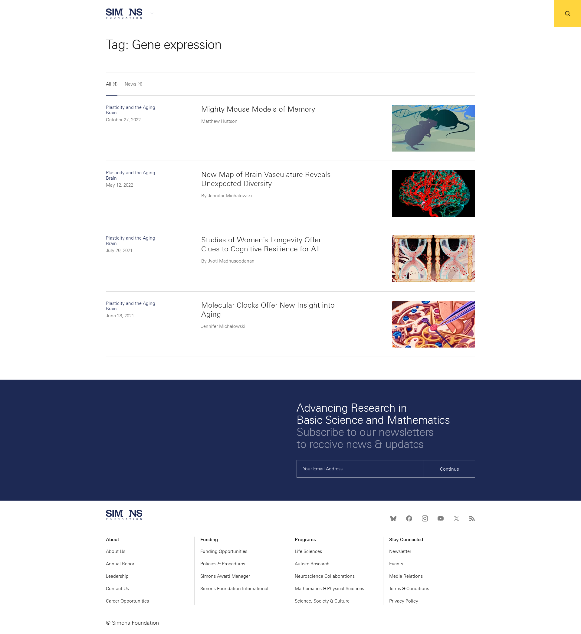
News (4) (133, 84)
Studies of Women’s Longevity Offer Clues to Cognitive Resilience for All (261, 244)
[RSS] (472, 518)
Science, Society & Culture (322, 601)
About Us (115, 551)
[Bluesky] (393, 518)
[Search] (567, 13)
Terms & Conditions (409, 588)
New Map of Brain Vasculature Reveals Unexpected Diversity (266, 179)
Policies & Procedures (222, 564)
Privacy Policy (403, 601)
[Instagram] (425, 518)
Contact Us (117, 588)
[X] (456, 518)
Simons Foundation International (234, 588)
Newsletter (400, 551)
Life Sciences (308, 551)
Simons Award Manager (225, 576)
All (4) (111, 84)
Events (396, 564)
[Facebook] (409, 518)
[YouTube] (441, 518)
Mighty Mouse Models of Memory (258, 109)
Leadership (117, 576)
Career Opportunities (127, 601)
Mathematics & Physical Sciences (329, 588)
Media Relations (406, 576)
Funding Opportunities (223, 551)
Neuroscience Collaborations (325, 576)
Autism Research (312, 564)
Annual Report (121, 564)
